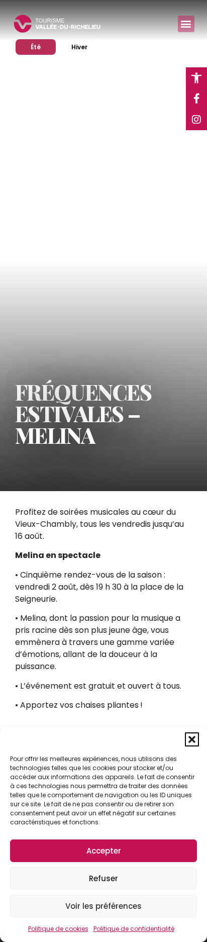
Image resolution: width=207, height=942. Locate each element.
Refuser (103, 878)
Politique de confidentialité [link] (133, 928)
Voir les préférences (103, 906)
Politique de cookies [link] (58, 928)
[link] (196, 77)
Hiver (86, 46)
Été (43, 46)
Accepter (103, 850)
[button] (192, 739)
